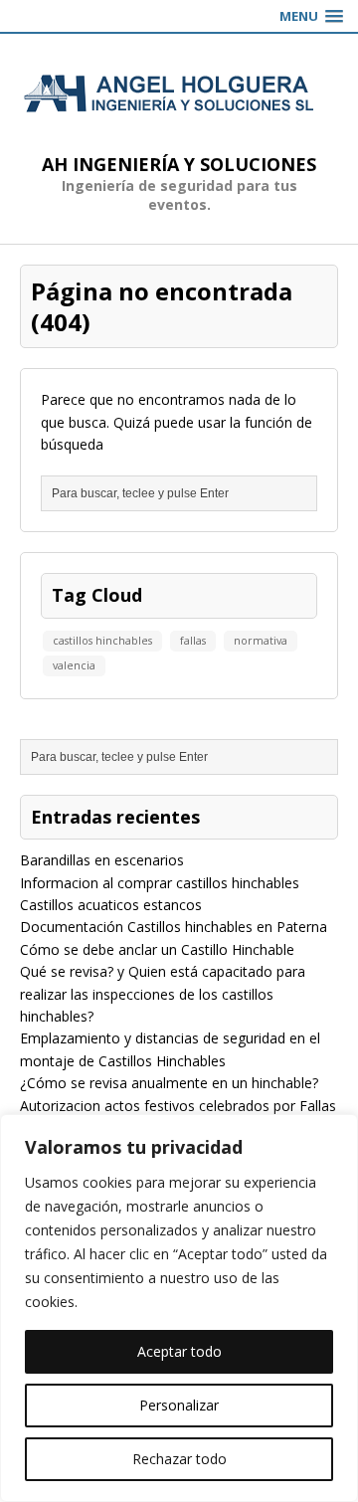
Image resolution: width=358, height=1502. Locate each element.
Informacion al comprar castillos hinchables (159, 882)
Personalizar (179, 1405)
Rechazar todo (179, 1458)
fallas (193, 641)
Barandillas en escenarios (102, 859)
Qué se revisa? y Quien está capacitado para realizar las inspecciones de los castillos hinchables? (162, 994)
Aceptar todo (179, 1351)
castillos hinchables (102, 641)
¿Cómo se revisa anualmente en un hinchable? (169, 1082)
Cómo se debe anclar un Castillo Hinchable (157, 949)
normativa (260, 641)
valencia (74, 665)
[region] (179, 1308)
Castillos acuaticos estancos (111, 904)
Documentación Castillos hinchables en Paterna (173, 926)
